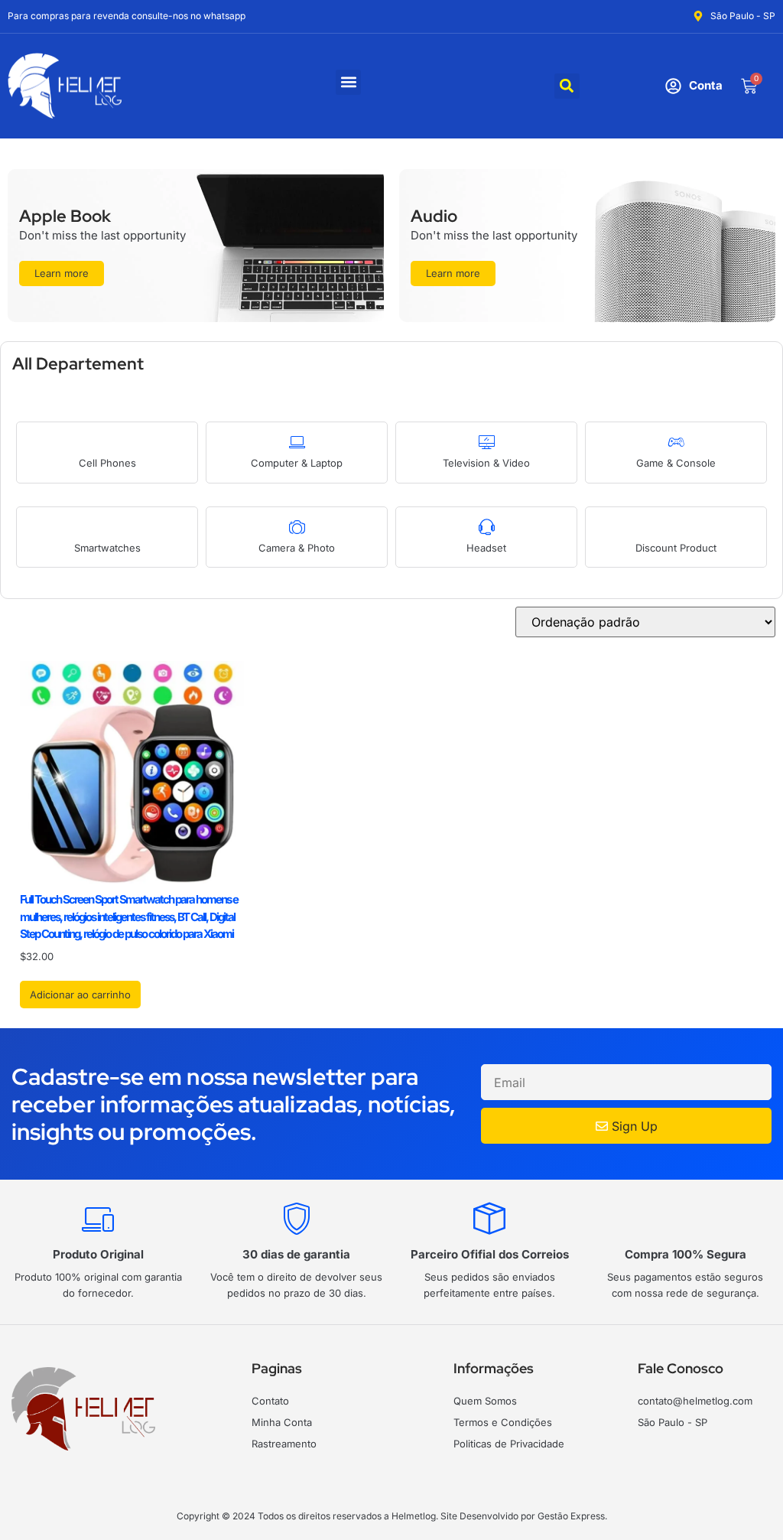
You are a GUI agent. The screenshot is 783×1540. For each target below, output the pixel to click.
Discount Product (675, 548)
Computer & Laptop (297, 463)
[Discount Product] (676, 527)
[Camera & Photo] (297, 527)
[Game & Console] (676, 442)
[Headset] (487, 527)
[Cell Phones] (107, 442)
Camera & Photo (296, 548)
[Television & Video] (487, 442)
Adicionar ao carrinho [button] (80, 994)
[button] (348, 82)
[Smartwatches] (107, 527)
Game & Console (676, 463)
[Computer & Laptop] (297, 442)
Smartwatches (107, 548)
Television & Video (486, 463)
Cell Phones (107, 463)
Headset (486, 548)
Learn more (61, 273)
